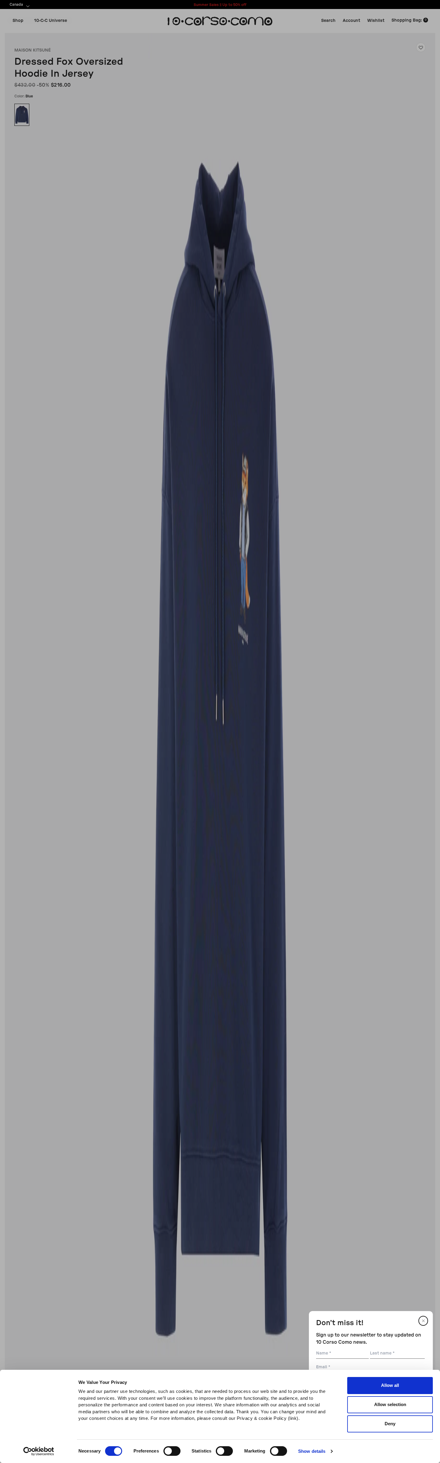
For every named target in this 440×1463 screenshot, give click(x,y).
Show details (311, 1451)
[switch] (171, 1451)
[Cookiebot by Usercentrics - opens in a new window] (39, 1451)
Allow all (390, 1385)
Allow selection (390, 1404)
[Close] (423, 1321)
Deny (390, 1423)
